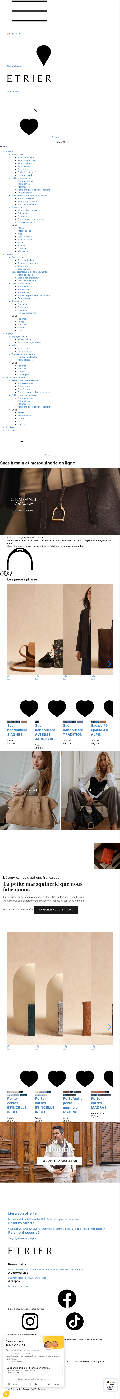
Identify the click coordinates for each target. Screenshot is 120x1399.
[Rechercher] (29, 114)
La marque (13, 1286)
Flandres (22, 319)
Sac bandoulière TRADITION (73, 730)
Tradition (22, 424)
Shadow (21, 245)
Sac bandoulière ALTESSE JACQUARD (45, 732)
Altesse (21, 412)
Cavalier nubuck (25, 236)
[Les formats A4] (30, 790)
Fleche (21, 321)
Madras (21, 418)
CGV (53, 1269)
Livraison (28, 1269)
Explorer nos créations (56, 909)
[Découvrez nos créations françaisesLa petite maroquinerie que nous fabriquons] (107, 856)
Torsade (22, 248)
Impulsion (22, 324)
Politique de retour (42, 1269)
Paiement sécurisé (17, 1278)
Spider (21, 327)
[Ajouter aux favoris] (29, 719)
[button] (110, 664)
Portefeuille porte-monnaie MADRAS (73, 1105)
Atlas (20, 233)
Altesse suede (24, 231)
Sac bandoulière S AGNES (17, 730)
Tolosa (21, 330)
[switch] (110, 1388)
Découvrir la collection (59, 1161)
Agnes (21, 228)
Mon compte (13, 91)
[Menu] (115, 1380)
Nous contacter (15, 1269)
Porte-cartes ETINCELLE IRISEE (17, 1105)
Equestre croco (25, 239)
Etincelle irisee (24, 415)
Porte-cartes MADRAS (99, 1103)
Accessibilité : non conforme (69, 1269)
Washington (23, 374)
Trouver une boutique (37, 1278)
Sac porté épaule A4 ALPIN (99, 730)
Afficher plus (24, 251)
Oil (19, 421)
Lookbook (11, 430)
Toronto (21, 371)
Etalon (20, 242)
